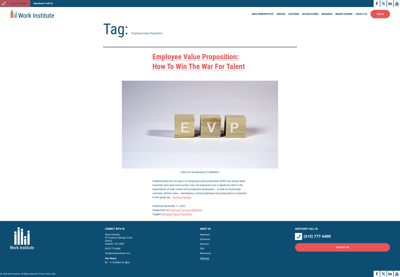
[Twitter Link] (383, 3)
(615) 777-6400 (112, 248)
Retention (196, 210)
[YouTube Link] (397, 3)
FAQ (202, 248)
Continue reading (181, 197)
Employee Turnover (179, 210)
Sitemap (204, 258)
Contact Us (361, 14)
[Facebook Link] (377, 3)
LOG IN (380, 14)
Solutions (293, 14)
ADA (53, 274)
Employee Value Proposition (176, 214)
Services (281, 14)
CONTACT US (342, 247)
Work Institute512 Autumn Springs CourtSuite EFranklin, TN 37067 (118, 239)
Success (204, 244)
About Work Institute (262, 14)
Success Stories (310, 14)
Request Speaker (343, 14)
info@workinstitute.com (117, 253)
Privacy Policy (44, 274)
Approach (205, 234)
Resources (327, 14)
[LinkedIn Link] (390, 3)
